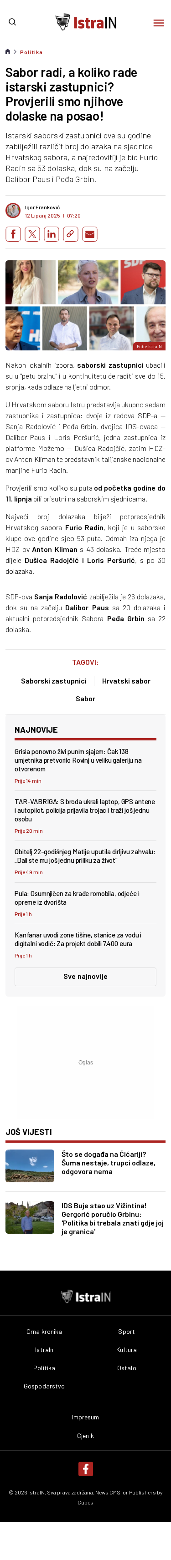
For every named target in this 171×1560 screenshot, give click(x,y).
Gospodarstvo (44, 1386)
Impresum (85, 1417)
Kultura (126, 1349)
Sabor (85, 698)
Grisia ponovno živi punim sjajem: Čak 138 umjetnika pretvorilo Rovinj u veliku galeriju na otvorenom (78, 760)
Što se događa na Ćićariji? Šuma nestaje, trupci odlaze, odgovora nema (108, 1162)
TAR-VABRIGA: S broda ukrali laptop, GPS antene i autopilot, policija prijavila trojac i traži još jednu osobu (85, 810)
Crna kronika (44, 1331)
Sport (126, 1331)
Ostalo (126, 1368)
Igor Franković (42, 207)
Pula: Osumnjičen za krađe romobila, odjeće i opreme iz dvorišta (77, 897)
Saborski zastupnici (54, 680)
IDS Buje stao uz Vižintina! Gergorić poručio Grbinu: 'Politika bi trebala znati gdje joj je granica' (113, 1218)
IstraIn (44, 1349)
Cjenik (85, 1435)
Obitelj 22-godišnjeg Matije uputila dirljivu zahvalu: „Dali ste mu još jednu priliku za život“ (85, 855)
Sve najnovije (85, 976)
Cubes (85, 1502)
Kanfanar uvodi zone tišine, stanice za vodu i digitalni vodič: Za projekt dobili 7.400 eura (78, 939)
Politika (31, 52)
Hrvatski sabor (126, 680)
